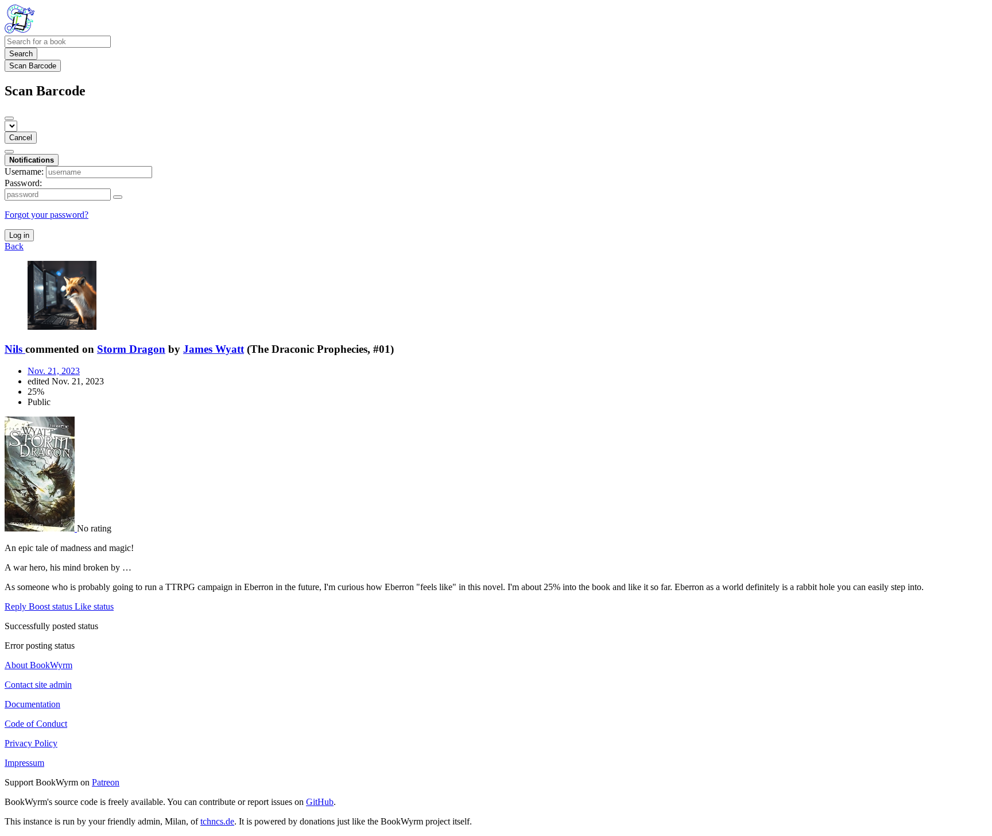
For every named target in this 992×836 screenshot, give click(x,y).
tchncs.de (217, 821)
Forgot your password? (46, 214)
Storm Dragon (131, 349)
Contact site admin (38, 684)
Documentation (32, 704)
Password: (23, 183)
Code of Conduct (36, 724)
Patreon (105, 782)
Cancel (20, 137)
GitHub (320, 802)
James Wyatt (213, 349)
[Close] (9, 118)
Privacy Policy (31, 743)
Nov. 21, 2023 (54, 371)
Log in (19, 235)
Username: (24, 171)
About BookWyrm (38, 665)
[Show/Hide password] (117, 197)
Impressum (24, 763)
